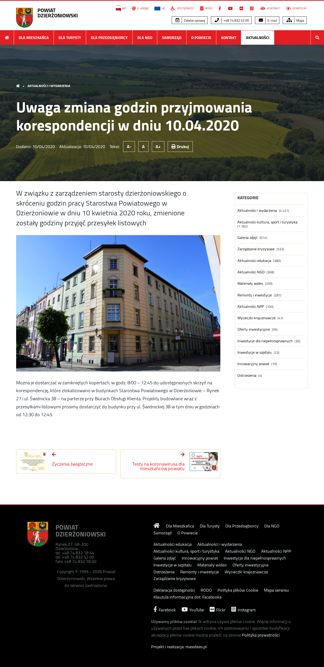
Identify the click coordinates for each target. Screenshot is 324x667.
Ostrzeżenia (246, 375)
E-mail (272, 20)
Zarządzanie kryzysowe (256, 249)
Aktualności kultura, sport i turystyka (267, 222)
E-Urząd (143, 8)
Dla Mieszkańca (34, 37)
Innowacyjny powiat (253, 364)
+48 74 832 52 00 (236, 20)
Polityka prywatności (261, 635)
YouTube (196, 609)
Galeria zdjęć (247, 238)
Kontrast (273, 8)
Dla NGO (144, 37)
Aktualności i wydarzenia (49, 86)
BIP (124, 8)
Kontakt (228, 37)
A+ (158, 146)
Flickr (220, 609)
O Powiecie (201, 37)
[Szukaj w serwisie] (317, 37)
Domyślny (299, 8)
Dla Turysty (70, 37)
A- (129, 146)
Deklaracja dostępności (174, 590)
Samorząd (171, 37)
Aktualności (257, 37)
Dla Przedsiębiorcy (109, 37)
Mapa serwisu (276, 590)
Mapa (300, 20)
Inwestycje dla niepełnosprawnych (265, 341)
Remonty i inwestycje (254, 295)
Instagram (246, 609)
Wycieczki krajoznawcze (256, 318)
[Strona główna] (7, 37)
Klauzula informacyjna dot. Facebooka (187, 597)
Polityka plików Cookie (238, 590)
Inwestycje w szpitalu (254, 352)
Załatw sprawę (194, 20)
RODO (209, 8)
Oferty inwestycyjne (253, 329)
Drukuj (182, 146)
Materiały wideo (250, 283)
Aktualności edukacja (254, 261)
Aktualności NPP (250, 306)
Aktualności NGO (251, 272)
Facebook (167, 609)
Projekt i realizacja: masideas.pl (179, 647)
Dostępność (185, 8)
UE (163, 8)
